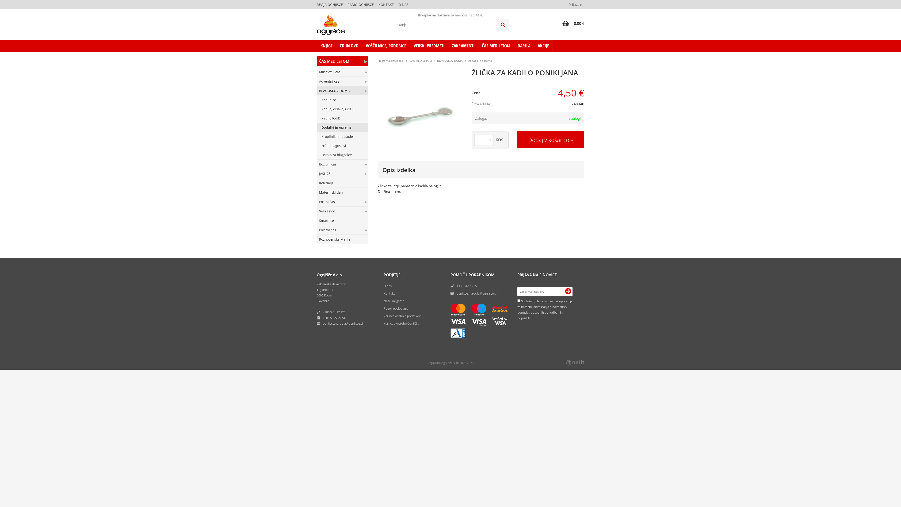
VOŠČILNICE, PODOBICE (386, 46)
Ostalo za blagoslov (336, 155)
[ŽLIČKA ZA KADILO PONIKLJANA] (420, 114)
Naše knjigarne (394, 301)
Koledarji (326, 183)
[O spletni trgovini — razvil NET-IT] (575, 362)
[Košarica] (573, 23)
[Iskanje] (503, 25)
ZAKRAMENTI (463, 46)
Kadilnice (328, 100)
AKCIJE (543, 46)
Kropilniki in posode (337, 136)
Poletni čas (327, 230)
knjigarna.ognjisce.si (391, 61)
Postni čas (327, 202)
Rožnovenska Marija (335, 239)
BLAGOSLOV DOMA (334, 90)
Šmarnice (326, 220)
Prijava (575, 4)
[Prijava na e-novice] (568, 291)
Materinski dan (331, 192)
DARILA (524, 46)
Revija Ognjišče (330, 4)
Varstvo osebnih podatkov (402, 316)
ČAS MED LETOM (496, 46)
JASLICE (325, 173)
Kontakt (386, 4)
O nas (403, 4)
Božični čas (327, 164)
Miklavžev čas (329, 72)
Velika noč (327, 211)
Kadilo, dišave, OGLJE (338, 109)
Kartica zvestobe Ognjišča (401, 323)
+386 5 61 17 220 (334, 312)
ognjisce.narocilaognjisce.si (343, 323)
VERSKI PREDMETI (429, 46)
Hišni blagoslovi (333, 145)
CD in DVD (349, 46)
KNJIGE (326, 46)
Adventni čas (329, 81)
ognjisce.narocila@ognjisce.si (476, 293)
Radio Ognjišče (360, 4)
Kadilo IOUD (330, 118)
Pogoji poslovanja (396, 308)
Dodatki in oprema (336, 127)
